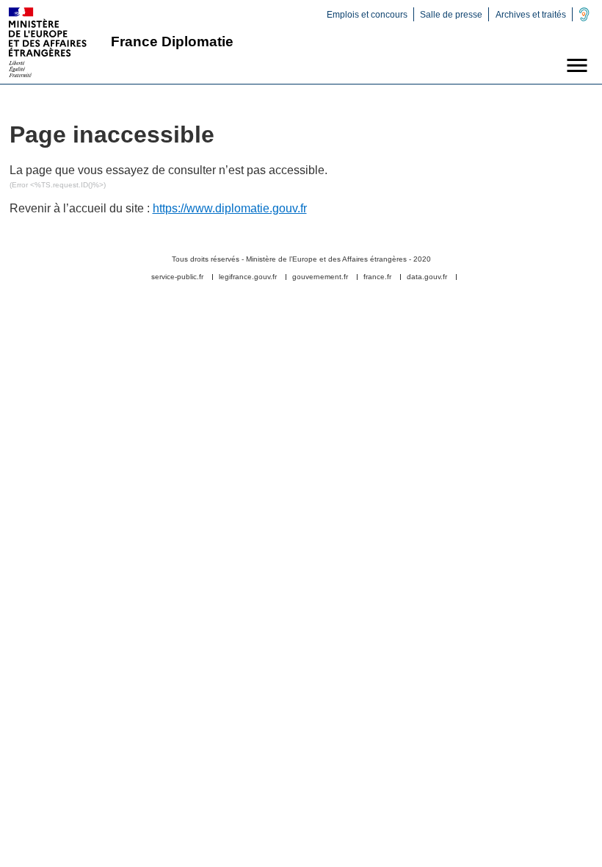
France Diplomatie (172, 41)
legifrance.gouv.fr (248, 277)
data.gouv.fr (427, 277)
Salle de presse (451, 15)
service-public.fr (177, 277)
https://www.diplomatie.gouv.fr (230, 208)
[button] (577, 65)
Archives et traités (531, 15)
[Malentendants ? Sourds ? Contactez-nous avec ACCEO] (584, 18)
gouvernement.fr (320, 277)
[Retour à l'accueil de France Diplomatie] (48, 42)
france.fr (377, 277)
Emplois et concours (367, 15)
